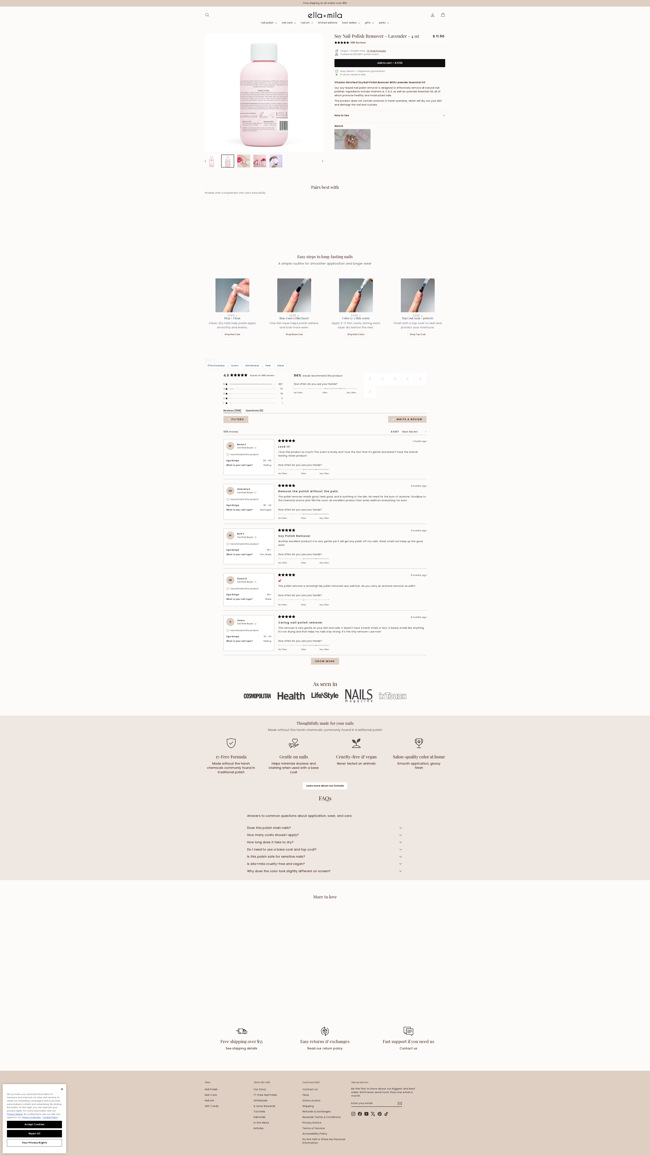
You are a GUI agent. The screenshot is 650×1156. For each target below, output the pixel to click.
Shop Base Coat (294, 334)
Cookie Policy (50, 1117)
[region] (325, 3)
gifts (368, 22)
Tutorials (259, 1111)
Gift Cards (212, 1106)
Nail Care (211, 1095)
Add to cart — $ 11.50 (390, 63)
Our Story (260, 1089)
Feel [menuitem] (268, 365)
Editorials (260, 1117)
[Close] (62, 1089)
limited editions (327, 22)
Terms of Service (313, 1128)
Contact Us (310, 1089)
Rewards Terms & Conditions (321, 1117)
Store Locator (311, 1100)
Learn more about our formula (325, 785)
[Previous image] (207, 161)
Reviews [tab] (232, 411)
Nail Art (209, 1100)
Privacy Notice (311, 1122)
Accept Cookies (34, 1124)
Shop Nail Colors (355, 334)
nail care (288, 22)
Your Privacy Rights (34, 1142)
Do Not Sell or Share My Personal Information (323, 1140)
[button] (253, 384)
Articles (259, 1128)
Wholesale (260, 1100)
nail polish (267, 22)
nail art (305, 22)
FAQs (305, 1095)
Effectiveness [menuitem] (216, 365)
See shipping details (241, 1048)
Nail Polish (211, 1089)
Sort (395, 431)
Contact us (408, 1048)
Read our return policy (325, 1048)
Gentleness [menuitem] (252, 365)
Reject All (34, 1133)
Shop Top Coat (418, 334)
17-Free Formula (376, 50)
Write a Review (411, 420)
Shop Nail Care (232, 334)
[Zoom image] (264, 92)
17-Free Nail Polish (265, 1095)
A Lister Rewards (264, 1106)
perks (382, 22)
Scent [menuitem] (235, 365)
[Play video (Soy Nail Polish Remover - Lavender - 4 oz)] (352, 139)
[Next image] (321, 161)
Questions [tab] (255, 411)
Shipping (308, 1106)
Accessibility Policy (314, 1133)
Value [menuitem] (280, 365)
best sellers (349, 22)
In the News (261, 1122)
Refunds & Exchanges (316, 1111)
